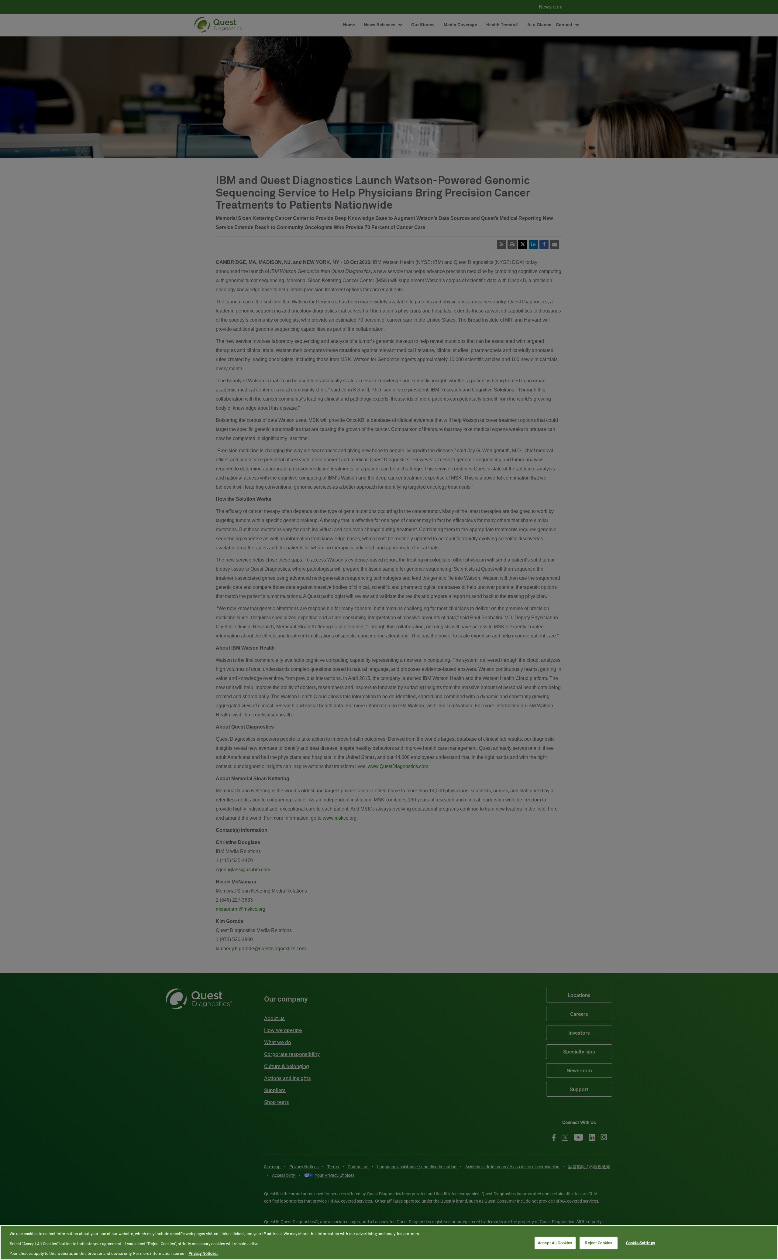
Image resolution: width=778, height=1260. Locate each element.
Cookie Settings (640, 1243)
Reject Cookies (598, 1243)
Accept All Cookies (555, 1243)
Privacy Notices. (203, 1254)
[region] (389, 1242)
